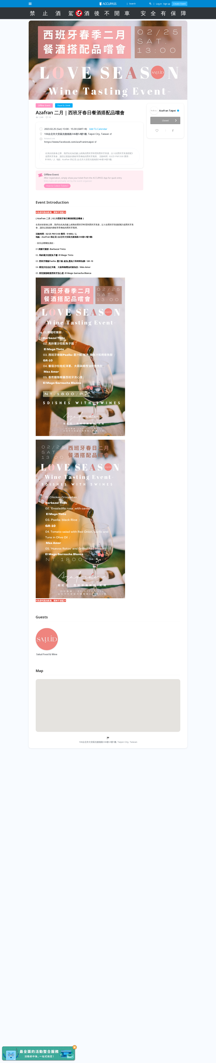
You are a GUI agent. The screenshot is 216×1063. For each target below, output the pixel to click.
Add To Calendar (98, 129)
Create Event (179, 3)
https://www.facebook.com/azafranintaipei (69, 141)
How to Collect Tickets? (57, 185)
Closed (165, 120)
